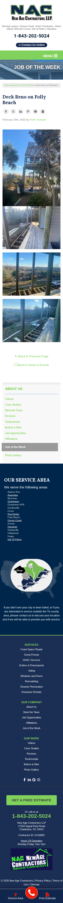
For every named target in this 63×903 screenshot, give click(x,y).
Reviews (10, 416)
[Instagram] (39, 780)
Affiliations (11, 438)
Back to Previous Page (33, 356)
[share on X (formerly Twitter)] (13, 111)
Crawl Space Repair (31, 649)
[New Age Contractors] (31, 893)
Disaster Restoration (31, 686)
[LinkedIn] (29, 780)
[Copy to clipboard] (43, 111)
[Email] (35, 111)
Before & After (13, 427)
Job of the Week (15, 447)
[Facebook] (25, 780)
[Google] (34, 780)
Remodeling (31, 681)
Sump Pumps (31, 654)
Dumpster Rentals (31, 692)
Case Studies (13, 404)
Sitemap (34, 884)
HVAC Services (31, 660)
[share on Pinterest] (28, 111)
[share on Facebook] (6, 111)
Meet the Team (14, 410)
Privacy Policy (43, 880)
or (31, 44)
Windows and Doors (31, 676)
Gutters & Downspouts (31, 665)
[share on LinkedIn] (20, 111)
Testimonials (12, 421)
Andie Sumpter (37, 119)
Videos (9, 399)
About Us (13, 389)
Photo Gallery (13, 455)
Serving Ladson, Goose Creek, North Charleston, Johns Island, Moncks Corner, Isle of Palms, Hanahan (31, 27)
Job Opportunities (15, 433)
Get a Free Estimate (31, 800)
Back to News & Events (33, 365)
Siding (31, 670)
